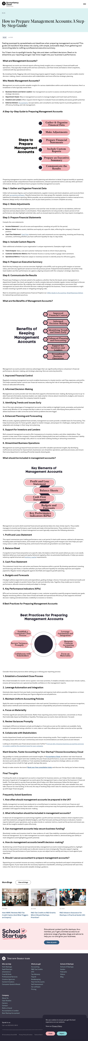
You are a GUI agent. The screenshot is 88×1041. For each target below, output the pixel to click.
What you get (36, 964)
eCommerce (6, 972)
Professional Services (9, 977)
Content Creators (8, 982)
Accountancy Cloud (53, 757)
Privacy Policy (57, 1026)
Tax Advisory (35, 974)
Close (50, 1033)
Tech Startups (7, 967)
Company (5, 995)
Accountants (23, 103)
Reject (62, 1033)
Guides (62, 969)
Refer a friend (7, 1008)
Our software (35, 987)
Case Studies (6, 1001)
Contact (5, 1006)
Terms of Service (39, 1034)
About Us (5, 998)
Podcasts (63, 972)
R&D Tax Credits (37, 969)
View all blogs (23, 882)
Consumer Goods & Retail (11, 984)
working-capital (30, 557)
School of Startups (67, 964)
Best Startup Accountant (11, 1013)
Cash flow (24, 235)
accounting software (17, 195)
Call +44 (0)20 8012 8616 (10, 1025)
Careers (5, 1003)
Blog (61, 977)
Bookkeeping (36, 979)
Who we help (6, 964)
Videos (62, 974)
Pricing (33, 989)
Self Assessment (37, 984)
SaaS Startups (7, 969)
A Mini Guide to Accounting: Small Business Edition (65, 293)
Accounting (35, 967)
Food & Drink (6, 974)
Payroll (33, 977)
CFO (32, 972)
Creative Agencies (8, 979)
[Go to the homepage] (10, 4)
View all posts (52, 942)
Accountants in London (10, 1011)
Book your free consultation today (40, 767)
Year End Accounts (38, 982)
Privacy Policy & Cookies (25, 1034)
